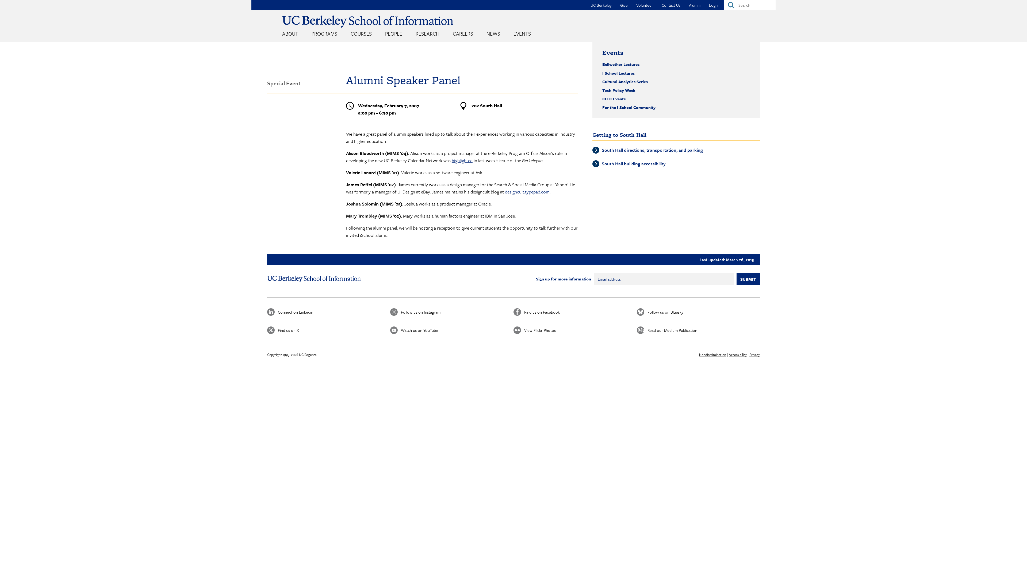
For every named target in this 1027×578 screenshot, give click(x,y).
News (493, 33)
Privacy (754, 354)
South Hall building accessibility (634, 163)
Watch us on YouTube (419, 330)
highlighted (462, 160)
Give (624, 5)
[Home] (367, 22)
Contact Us (671, 5)
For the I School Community (629, 107)
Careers (463, 33)
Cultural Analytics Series (625, 82)
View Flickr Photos (540, 330)
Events (522, 33)
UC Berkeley (601, 5)
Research (427, 33)
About (290, 33)
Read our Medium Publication (672, 330)
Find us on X (288, 330)
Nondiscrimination (712, 354)
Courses (361, 33)
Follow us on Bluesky (665, 312)
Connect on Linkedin (295, 312)
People (393, 33)
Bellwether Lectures (620, 64)
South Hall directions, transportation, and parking (652, 150)
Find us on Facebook (542, 312)
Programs (324, 33)
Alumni (694, 5)
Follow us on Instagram (420, 312)
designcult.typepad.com (527, 191)
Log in (714, 5)
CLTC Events (614, 99)
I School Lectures (618, 73)
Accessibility (738, 354)
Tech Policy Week (618, 90)
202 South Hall (487, 105)
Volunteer (644, 5)
